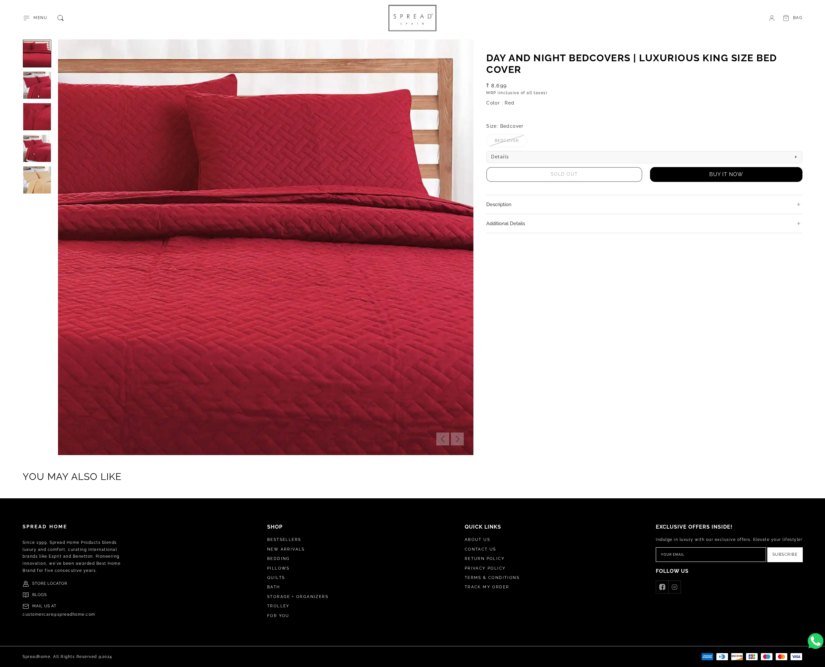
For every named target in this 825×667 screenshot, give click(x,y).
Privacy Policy (485, 568)
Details (644, 157)
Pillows (278, 568)
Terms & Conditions (492, 577)
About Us (477, 539)
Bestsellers (284, 539)
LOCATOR (57, 583)
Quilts (276, 577)
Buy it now (726, 174)
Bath (273, 587)
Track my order (487, 587)
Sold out (564, 174)
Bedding (278, 558)
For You (278, 615)
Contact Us (480, 549)
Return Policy (485, 558)
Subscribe (785, 554)
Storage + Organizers (297, 596)
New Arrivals (286, 549)
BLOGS (39, 594)
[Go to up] (816, 658)
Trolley (278, 606)
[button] (35, 18)
